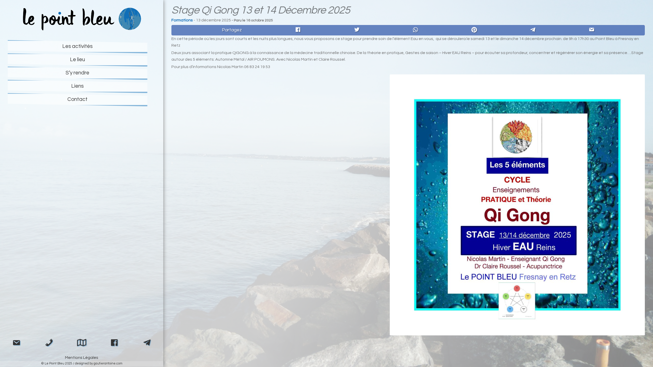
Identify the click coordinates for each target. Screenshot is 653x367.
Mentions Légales (81, 358)
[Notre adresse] (81, 343)
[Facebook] (298, 30)
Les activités (77, 46)
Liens (77, 86)
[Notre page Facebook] (114, 343)
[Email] (591, 30)
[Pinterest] (474, 30)
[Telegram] (532, 30)
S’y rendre (77, 72)
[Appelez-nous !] (48, 343)
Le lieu (77, 59)
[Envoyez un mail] (16, 343)
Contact (77, 99)
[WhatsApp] (415, 30)
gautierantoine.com (108, 363)
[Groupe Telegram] (146, 343)
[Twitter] (357, 30)
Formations (182, 20)
